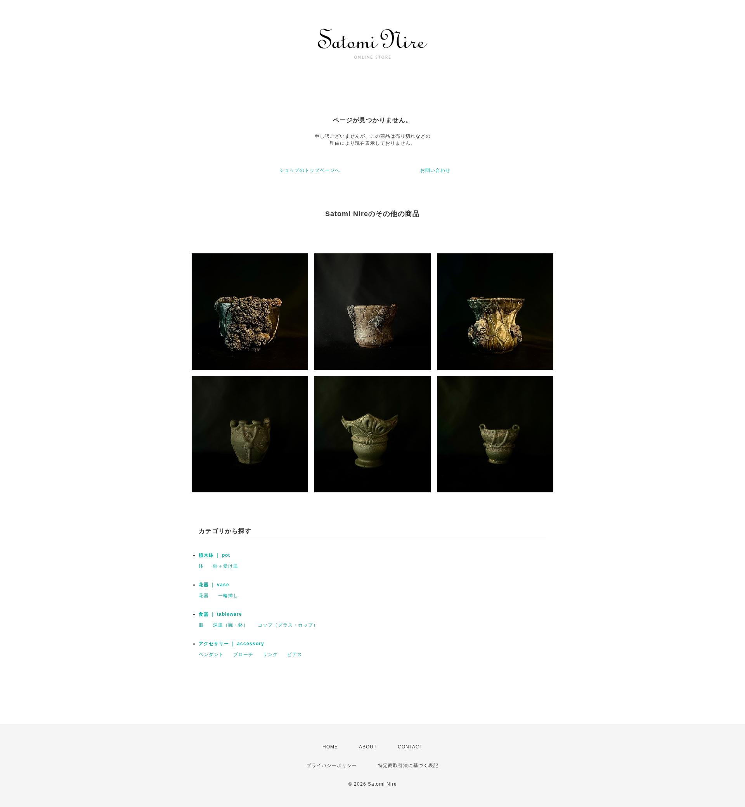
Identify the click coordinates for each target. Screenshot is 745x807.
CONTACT (410, 747)
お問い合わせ (435, 170)
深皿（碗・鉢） (230, 625)
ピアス (294, 654)
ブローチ (243, 654)
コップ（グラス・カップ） (288, 625)
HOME (330, 747)
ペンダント (211, 654)
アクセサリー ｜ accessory (231, 643)
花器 (204, 595)
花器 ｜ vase (214, 584)
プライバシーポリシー (332, 765)
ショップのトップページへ (309, 170)
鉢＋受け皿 (225, 566)
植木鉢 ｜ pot (214, 555)
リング (270, 654)
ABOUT (368, 747)
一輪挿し (228, 595)
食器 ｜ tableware (220, 614)
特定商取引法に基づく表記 (408, 765)
